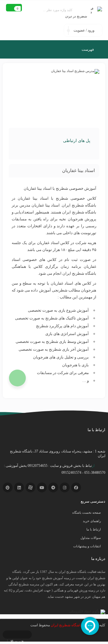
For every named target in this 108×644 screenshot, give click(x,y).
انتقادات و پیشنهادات (87, 546)
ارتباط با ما (93, 529)
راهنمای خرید (92, 521)
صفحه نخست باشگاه (86, 512)
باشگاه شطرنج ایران (66, 625)
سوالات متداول (90, 538)
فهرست (88, 49)
